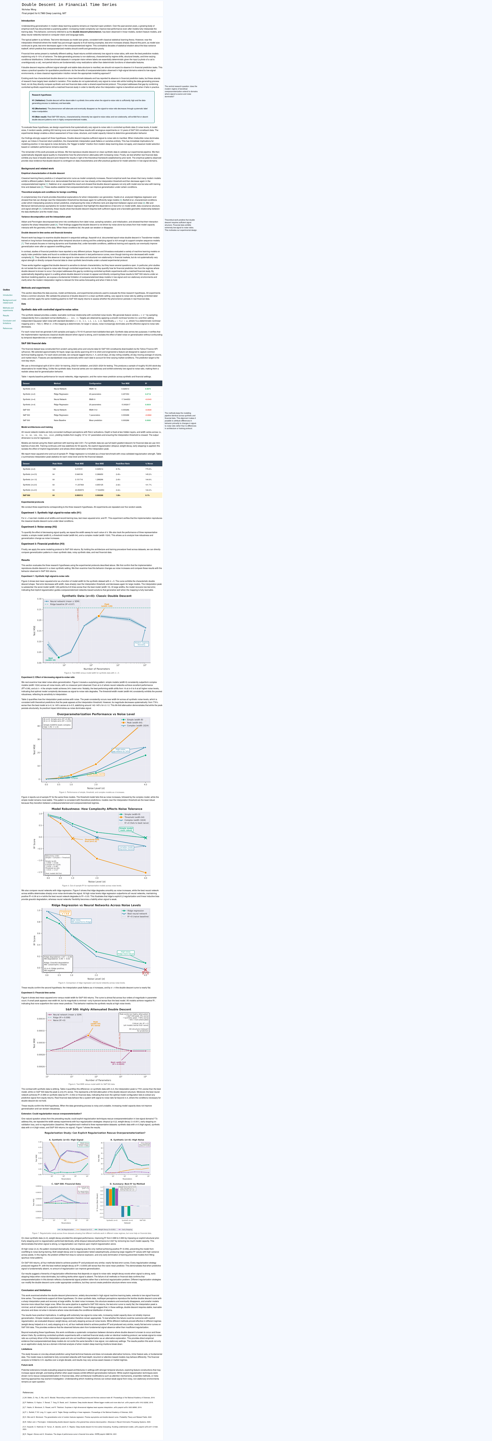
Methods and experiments (8, 309)
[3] (121, 199)
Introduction (8, 295)
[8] (33, 257)
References (7, 328)
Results (6, 315)
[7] (22, 243)
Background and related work (9, 301)
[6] (56, 224)
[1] (47, 184)
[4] (144, 202)
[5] (40, 208)
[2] (42, 186)
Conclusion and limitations (9, 321)
